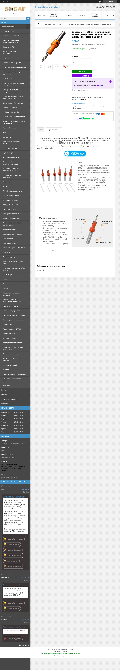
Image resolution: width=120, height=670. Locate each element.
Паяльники (7, 182)
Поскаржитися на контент (53, 654)
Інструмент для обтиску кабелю (12, 359)
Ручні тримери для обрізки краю (13, 262)
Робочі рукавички (9, 229)
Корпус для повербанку (12, 218)
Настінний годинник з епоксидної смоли (11, 169)
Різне (5, 279)
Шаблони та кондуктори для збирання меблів (13, 97)
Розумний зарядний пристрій (14, 248)
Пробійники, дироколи (11, 311)
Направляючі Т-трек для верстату (12, 176)
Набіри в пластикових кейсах (14, 315)
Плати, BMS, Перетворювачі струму (13, 84)
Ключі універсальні (10, 128)
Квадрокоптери (9, 333)
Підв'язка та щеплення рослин (14, 67)
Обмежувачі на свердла (12, 195)
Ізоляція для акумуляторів (12, 343)
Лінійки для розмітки (10, 306)
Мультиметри (8, 153)
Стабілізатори (8, 78)
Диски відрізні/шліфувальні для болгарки (13, 224)
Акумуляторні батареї (11, 157)
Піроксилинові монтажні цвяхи (14, 374)
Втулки (5, 186)
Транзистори (8, 239)
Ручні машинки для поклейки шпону (14, 269)
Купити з (78, 76)
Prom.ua (71, 649)
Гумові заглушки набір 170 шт (14, 631)
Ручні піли (6, 252)
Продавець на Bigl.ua (60, 651)
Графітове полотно (10, 148)
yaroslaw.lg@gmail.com (9, 477)
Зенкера (6, 58)
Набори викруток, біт (11, 112)
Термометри (7, 275)
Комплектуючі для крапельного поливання (12, 301)
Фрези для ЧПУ (8, 47)
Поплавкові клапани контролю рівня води (11, 163)
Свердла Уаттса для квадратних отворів (10, 91)
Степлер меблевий (10, 365)
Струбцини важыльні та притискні (12, 380)
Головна (41, 15)
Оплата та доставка (9, 399)
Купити (82, 71)
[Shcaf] (15, 9)
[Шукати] (28, 18)
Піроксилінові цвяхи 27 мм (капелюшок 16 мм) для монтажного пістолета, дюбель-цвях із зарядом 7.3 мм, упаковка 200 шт (15, 505)
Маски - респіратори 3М (12, 63)
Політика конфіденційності (72, 654)
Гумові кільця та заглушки (12, 191)
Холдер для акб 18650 (11, 205)
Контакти (5, 404)
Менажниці (7, 137)
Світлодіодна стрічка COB (12, 234)
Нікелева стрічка (9, 209)
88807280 (6, 385)
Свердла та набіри (10, 108)
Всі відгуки (23, 645)
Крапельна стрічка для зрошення (11, 294)
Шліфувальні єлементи (11, 36)
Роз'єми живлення (9, 243)
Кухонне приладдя (10, 338)
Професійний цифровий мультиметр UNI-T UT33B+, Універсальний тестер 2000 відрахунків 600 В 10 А (13, 592)
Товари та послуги (8, 27)
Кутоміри (6, 284)
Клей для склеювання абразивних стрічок (11, 41)
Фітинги (6, 370)
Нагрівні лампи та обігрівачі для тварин (13, 73)
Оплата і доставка (94, 15)
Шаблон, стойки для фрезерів (14, 117)
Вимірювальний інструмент (13, 103)
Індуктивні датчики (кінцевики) (10, 52)
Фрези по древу (9, 257)
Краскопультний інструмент (13, 320)
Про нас (4, 390)
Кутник (5, 288)
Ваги (4, 132)
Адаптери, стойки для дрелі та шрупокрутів (14, 348)
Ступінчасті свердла (10, 200)
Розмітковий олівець (11, 354)
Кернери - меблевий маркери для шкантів (14, 122)
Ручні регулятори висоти (12, 214)
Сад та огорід (8, 324)
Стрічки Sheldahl (9, 31)
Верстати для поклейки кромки (11, 142)
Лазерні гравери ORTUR (12, 329)
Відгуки (4, 394)
